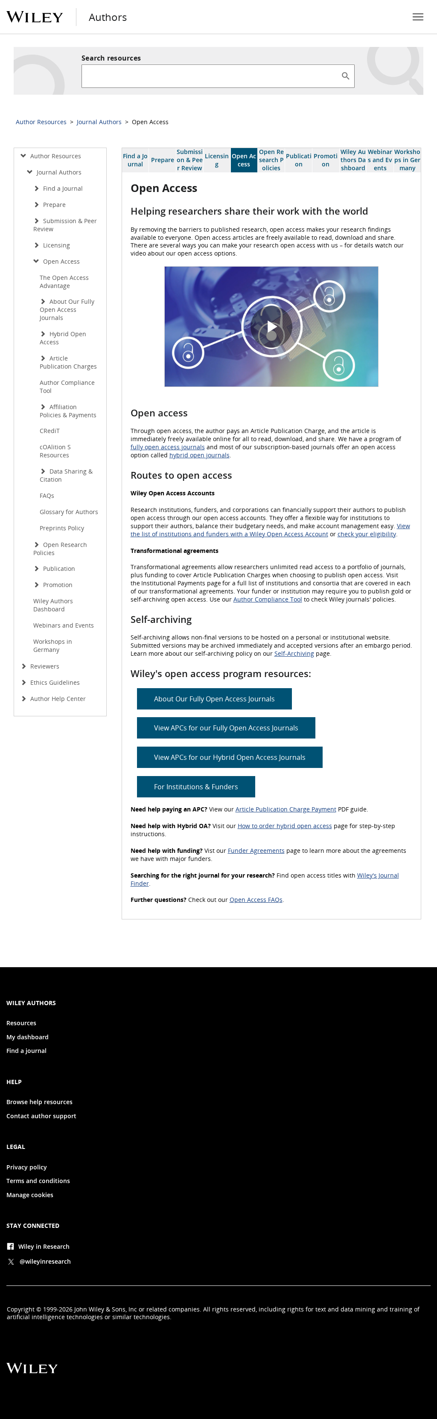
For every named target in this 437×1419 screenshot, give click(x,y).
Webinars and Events (380, 160)
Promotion (326, 160)
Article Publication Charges (68, 362)
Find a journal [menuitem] (26, 1051)
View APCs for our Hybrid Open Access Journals (230, 757)
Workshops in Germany (407, 160)
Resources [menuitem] (21, 1023)
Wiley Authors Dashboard (353, 160)
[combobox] (211, 76)
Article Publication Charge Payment (286, 809)
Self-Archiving (294, 653)
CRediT (50, 431)
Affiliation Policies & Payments (68, 411)
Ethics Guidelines (54, 682)
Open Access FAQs (256, 900)
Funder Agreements (256, 850)
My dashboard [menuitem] (27, 1037)
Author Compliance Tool (267, 599)
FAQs (47, 495)
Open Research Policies (271, 160)
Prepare (162, 160)
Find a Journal (135, 160)
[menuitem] (418, 16)
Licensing (217, 160)
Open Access (244, 160)
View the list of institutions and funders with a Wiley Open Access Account (270, 530)
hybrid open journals (199, 455)
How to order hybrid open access (285, 826)
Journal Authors (100, 122)
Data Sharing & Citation (66, 475)
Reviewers (44, 666)
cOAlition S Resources (55, 451)
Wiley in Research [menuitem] (44, 1246)
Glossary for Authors (69, 512)
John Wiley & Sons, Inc (105, 1309)
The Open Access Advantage (64, 281)
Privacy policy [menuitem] (26, 1167)
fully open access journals (168, 447)
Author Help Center (57, 699)
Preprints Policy (62, 528)
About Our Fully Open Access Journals (214, 699)
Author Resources (42, 122)
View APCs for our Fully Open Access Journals (226, 728)
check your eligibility (367, 534)
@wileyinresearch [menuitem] (45, 1261)
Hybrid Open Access (63, 338)
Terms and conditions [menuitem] (38, 1181)
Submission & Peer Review (190, 160)
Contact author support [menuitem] (41, 1116)
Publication (299, 160)
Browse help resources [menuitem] (39, 1102)
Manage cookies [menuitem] (29, 1195)
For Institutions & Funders (196, 786)
